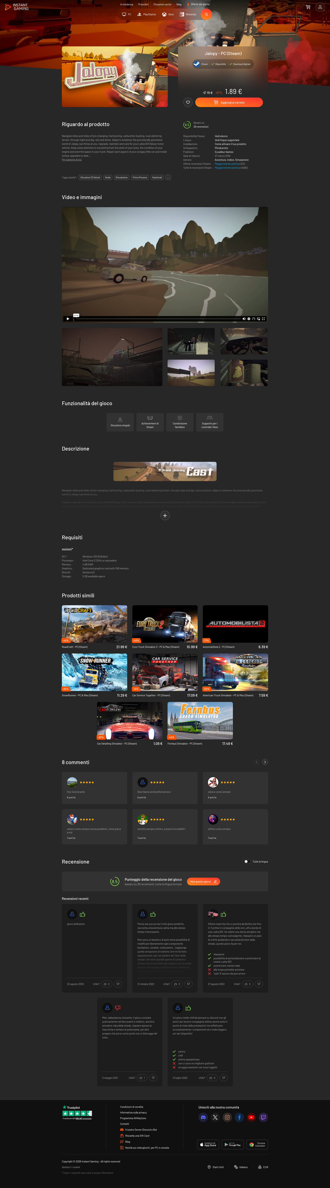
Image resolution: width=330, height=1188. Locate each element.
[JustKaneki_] (143, 782)
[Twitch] (263, 1117)
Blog (179, 4)
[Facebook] (239, 1117)
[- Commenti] (257, 762)
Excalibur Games (224, 151)
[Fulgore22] (213, 914)
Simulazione (242, 159)
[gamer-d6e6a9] (107, 1008)
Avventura (220, 159)
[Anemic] (213, 819)
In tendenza (126, 4)
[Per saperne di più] (165, 947)
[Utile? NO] (118, 984)
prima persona (140, 177)
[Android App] (233, 1144)
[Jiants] (213, 782)
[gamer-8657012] (72, 914)
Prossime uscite (162, 4)
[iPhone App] (208, 1144)
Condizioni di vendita (131, 1106)
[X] (215, 1117)
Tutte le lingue (260, 861)
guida (108, 177)
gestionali (157, 177)
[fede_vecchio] (72, 782)
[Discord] (203, 1117)
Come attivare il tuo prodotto (230, 143)
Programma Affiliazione (133, 1118)
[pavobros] (143, 819)
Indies (230, 159)
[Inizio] (16, 7)
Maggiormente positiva (228, 163)
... (168, 177)
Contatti (124, 1123)
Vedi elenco (221, 136)
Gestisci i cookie (71, 1167)
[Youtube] (251, 1117)
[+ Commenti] (265, 762)
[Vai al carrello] (308, 7)
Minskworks (221, 147)
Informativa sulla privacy (133, 1112)
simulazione (122, 177)
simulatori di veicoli (90, 177)
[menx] (72, 819)
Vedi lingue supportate (227, 140)
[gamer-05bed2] (143, 914)
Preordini (143, 4)
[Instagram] (227, 1117)
